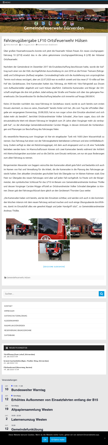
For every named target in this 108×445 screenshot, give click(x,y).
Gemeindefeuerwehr (15, 278)
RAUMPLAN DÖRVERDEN (14, 326)
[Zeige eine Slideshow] (54, 267)
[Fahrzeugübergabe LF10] (22, 228)
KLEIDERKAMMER (11, 321)
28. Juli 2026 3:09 (11, 357)
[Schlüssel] (54, 228)
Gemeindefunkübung (27, 429)
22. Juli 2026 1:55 (11, 363)
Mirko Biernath (12, 45)
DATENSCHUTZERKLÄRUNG (15, 316)
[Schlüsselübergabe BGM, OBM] (54, 250)
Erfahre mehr (58, 439)
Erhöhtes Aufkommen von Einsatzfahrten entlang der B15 (54, 399)
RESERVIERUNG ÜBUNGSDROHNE (17, 330)
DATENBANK (9, 335)
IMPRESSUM (9, 311)
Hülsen (27, 278)
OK (45, 439)
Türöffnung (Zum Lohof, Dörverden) (19, 354)
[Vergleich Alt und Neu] (86, 228)
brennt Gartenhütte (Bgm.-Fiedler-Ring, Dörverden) (26, 361)
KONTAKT (8, 306)
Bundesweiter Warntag (28, 389)
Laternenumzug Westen (29, 419)
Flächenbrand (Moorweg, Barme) (18, 367)
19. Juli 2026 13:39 (11, 370)
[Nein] (104, 438)
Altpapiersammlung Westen (32, 409)
